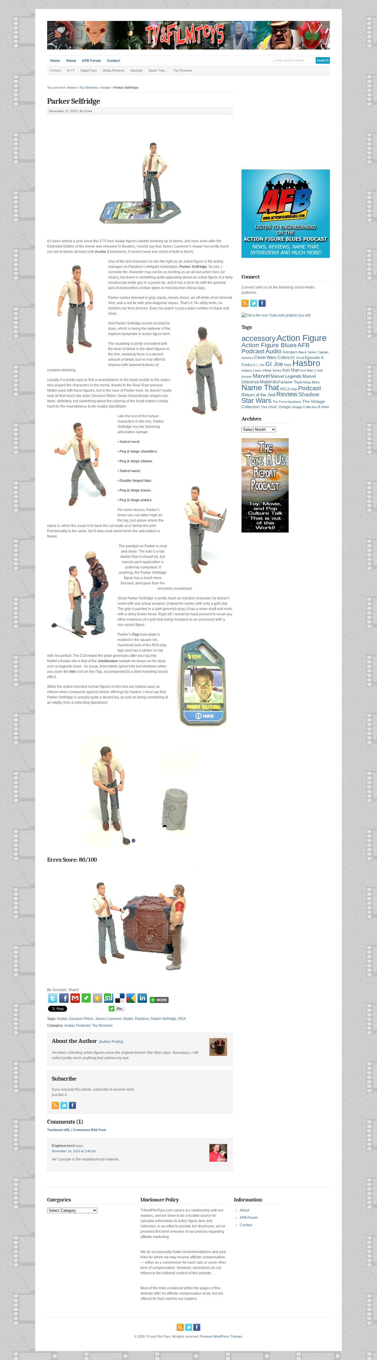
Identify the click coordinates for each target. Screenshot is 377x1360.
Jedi (320, 370)
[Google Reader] (131, 998)
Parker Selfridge (73, 101)
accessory (259, 338)
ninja (294, 389)
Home (55, 61)
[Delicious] (120, 998)
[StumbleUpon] (108, 998)
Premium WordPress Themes (221, 1336)
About (71, 61)
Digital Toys (88, 70)
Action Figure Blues (269, 345)
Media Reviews (114, 70)
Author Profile (111, 1042)
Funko (247, 364)
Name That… (158, 70)
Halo (288, 365)
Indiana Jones (252, 370)
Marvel (261, 375)
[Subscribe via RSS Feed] (55, 1105)
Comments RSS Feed (89, 1130)
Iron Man (291, 370)
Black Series (308, 352)
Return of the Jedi (258, 394)
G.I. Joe (258, 365)
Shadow (308, 394)
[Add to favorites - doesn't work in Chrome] (97, 998)
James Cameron (108, 1019)
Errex (88, 111)
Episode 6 (314, 357)
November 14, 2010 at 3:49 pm (74, 1151)
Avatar (105, 87)
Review (286, 394)
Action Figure (302, 338)
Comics (55, 70)
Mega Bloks (311, 382)
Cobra (283, 357)
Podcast (309, 388)
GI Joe (274, 364)
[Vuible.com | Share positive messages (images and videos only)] (86, 1001)
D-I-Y (71, 70)
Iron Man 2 (308, 370)
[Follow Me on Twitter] (63, 1105)
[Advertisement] (116, 121)
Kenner (247, 376)
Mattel (128, 1019)
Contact (113, 61)
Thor (264, 407)
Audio (273, 351)
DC (292, 358)
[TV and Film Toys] (188, 48)
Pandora (142, 1019)
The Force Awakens (286, 401)
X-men (323, 407)
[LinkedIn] (142, 998)
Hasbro (306, 363)
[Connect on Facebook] (72, 1105)
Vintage (284, 407)
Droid (300, 358)
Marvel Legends (286, 376)
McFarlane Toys (287, 382)
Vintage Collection (304, 407)
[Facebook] (64, 998)
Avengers (290, 352)
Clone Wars (265, 357)
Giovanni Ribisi (81, 1019)
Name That (260, 387)
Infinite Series (272, 370)
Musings (136, 70)
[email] (75, 998)
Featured (83, 1025)
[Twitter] (52, 998)
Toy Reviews (182, 70)
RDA (182, 1019)
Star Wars (257, 400)
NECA (285, 389)
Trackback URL (58, 1130)
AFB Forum (91, 61)
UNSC (272, 407)
